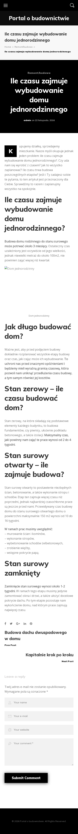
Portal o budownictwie (39, 18)
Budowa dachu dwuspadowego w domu (36, 638)
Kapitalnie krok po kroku (49, 657)
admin (27, 120)
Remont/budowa (23, 46)
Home (8, 46)
